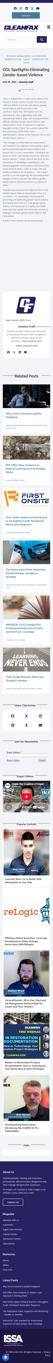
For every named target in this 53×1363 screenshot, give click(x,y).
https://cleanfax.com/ (32, 341)
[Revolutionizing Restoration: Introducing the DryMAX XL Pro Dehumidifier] (26, 1104)
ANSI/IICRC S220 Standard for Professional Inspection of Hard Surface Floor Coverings (24, 628)
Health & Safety (12, 480)
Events (6, 1260)
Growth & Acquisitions (15, 532)
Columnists (8, 1224)
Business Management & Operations (26, 56)
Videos (6, 1265)
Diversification (13, 59)
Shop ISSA (7, 1269)
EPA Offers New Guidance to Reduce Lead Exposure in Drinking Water (25, 468)
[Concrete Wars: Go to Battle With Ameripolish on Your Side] (26, 858)
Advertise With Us (11, 1220)
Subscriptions (9, 1243)
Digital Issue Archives (12, 1229)
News (26, 62)
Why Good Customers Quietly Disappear (21, 1286)
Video (14, 428)
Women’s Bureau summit (14, 102)
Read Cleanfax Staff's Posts (18, 320)
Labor (26, 59)
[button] (15, 8)
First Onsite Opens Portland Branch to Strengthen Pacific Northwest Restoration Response (26, 521)
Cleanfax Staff (26, 81)
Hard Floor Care (12, 640)
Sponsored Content (12, 1238)
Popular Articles (10, 1234)
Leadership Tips (40, 59)
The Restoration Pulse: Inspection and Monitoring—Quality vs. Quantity (26, 573)
